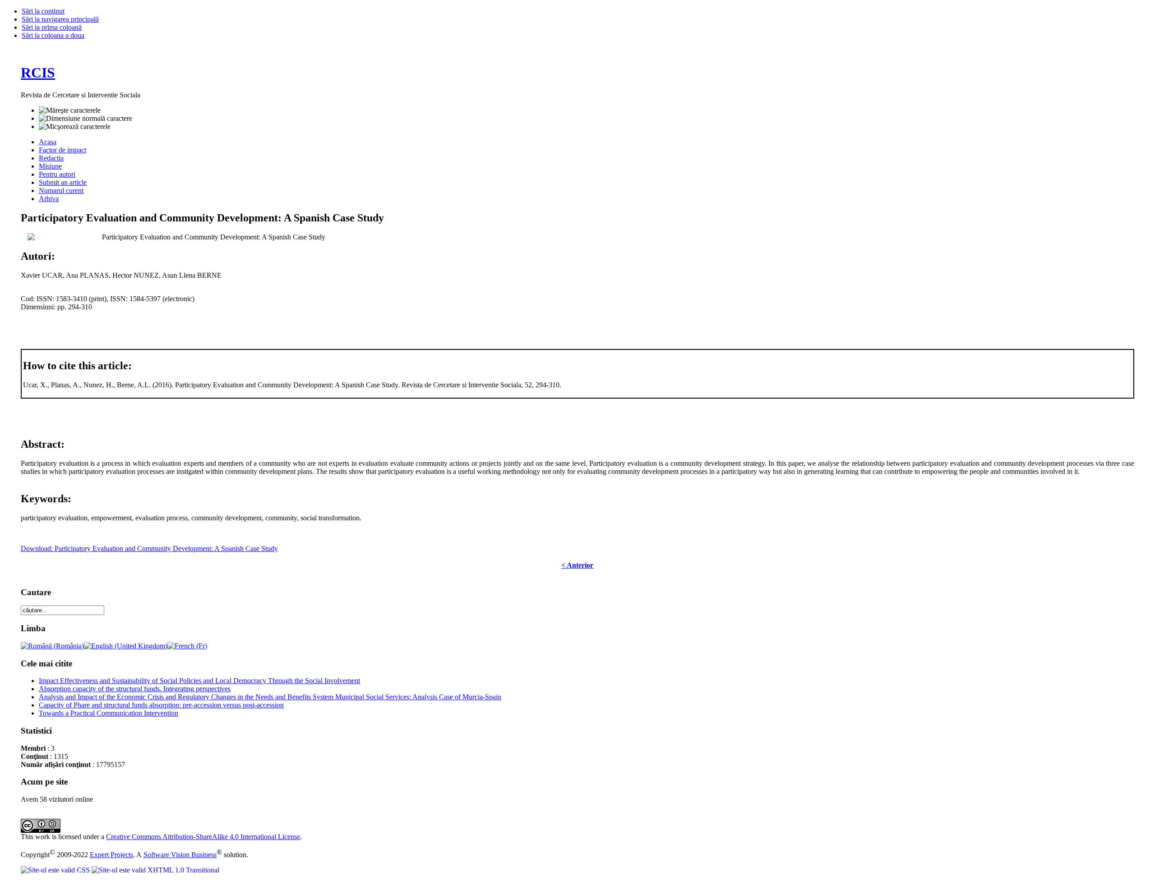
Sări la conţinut (43, 11)
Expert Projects (111, 854)
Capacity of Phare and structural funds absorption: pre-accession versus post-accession (161, 705)
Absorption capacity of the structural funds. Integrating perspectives (135, 689)
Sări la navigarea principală (60, 19)
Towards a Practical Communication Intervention (108, 713)
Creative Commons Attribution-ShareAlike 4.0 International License (203, 836)
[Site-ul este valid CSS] (56, 870)
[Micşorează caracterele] (75, 127)
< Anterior (577, 565)
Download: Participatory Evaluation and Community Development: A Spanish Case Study (149, 548)
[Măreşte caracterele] (70, 110)
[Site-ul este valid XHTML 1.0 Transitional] (155, 870)
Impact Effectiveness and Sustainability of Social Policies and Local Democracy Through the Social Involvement (199, 680)
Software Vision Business (180, 854)
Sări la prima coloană (52, 27)
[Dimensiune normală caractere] (85, 119)
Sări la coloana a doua (53, 35)
